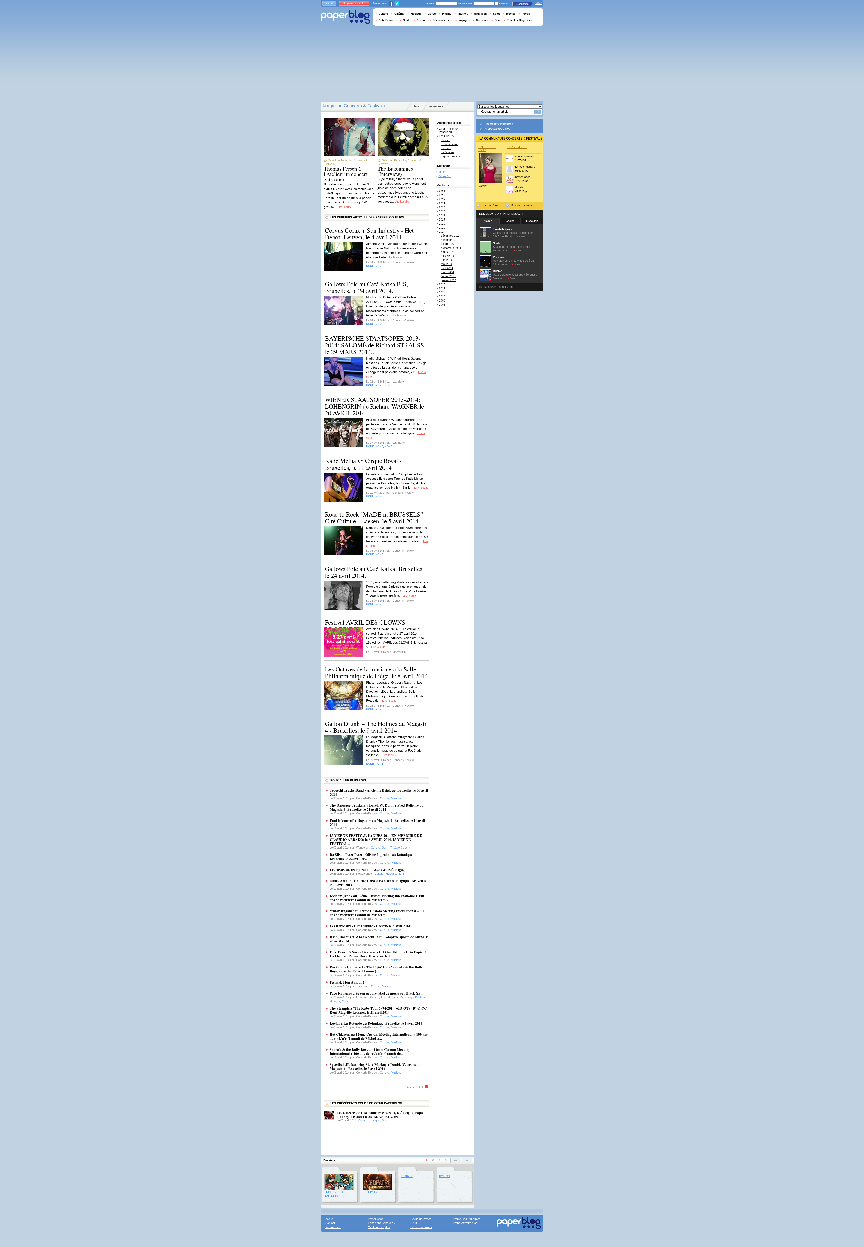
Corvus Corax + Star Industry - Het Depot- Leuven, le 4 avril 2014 (369, 233)
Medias (446, 13)
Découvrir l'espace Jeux (498, 286)
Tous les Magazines (519, 20)
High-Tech (480, 13)
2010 (442, 296)
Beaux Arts (444, 176)
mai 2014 (446, 264)
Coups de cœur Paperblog (448, 130)
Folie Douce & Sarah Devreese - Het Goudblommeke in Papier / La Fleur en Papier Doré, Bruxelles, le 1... (378, 954)
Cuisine (421, 20)
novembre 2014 (450, 239)
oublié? (538, 3)
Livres (432, 13)
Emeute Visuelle (525, 166)
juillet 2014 (447, 256)
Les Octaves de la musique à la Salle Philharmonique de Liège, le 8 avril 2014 (376, 672)
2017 (442, 219)
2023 (442, 195)
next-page (467, 1160)
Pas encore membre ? (499, 123)
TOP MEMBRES (517, 147)
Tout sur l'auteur (492, 205)
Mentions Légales (379, 1227)
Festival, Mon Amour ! (347, 982)
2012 (442, 288)
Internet (463, 13)
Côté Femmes (388, 20)
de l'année (447, 152)
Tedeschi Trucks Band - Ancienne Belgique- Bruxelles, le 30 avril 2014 (379, 792)
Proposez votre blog (497, 128)
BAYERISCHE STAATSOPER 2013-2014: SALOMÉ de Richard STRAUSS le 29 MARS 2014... (374, 345)
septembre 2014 (451, 248)
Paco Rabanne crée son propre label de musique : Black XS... (376, 993)
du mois (446, 148)
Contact (330, 1223)
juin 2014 (446, 260)
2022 (442, 199)
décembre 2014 (450, 235)
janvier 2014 (448, 280)
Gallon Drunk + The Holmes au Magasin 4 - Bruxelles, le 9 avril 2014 (376, 726)
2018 (442, 215)
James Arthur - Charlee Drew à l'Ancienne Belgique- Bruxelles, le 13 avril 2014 (378, 882)
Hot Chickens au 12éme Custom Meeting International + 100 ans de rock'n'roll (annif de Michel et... (379, 1036)
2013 (442, 284)
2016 (442, 223)
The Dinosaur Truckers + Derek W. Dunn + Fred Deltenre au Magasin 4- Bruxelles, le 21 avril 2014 (376, 807)
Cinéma (399, 13)
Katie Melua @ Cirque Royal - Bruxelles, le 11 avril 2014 (363, 464)
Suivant (427, 1087)
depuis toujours (450, 156)
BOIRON (444, 1176)
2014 (442, 231)
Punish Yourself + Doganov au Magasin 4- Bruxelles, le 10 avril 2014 (377, 822)
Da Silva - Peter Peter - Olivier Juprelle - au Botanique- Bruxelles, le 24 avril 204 (372, 856)
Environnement (442, 20)
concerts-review (525, 156)
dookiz (519, 187)
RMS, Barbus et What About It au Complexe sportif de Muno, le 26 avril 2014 (379, 938)
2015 (442, 227)
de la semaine (449, 144)
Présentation (375, 1219)
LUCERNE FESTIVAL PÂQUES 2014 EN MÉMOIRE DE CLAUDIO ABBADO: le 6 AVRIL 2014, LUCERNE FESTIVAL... (376, 839)
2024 (442, 191)
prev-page (455, 1160)
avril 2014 (447, 268)
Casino (510, 221)
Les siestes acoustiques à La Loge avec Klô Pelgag (367, 869)
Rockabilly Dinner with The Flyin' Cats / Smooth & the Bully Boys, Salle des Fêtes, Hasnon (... (376, 969)
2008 (442, 304)
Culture (362, 1120)
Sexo (498, 20)
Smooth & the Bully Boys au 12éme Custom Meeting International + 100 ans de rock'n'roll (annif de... (369, 1051)
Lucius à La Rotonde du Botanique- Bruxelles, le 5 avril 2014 (376, 1023)
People (526, 13)
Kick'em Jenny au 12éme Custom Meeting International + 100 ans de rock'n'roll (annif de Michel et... (377, 897)
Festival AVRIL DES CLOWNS (365, 622)
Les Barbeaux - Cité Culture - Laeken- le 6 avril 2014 (370, 925)
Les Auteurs (435, 106)
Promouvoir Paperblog (467, 1219)
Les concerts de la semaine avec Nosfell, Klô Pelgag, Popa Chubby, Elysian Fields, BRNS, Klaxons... (380, 1114)
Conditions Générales (381, 1223)
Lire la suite (345, 207)
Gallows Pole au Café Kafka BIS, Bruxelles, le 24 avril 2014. (366, 287)
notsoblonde (523, 177)
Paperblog (345, 17)
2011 (442, 292)
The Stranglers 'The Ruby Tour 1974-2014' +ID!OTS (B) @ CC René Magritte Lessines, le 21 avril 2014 (378, 1010)
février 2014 (448, 276)
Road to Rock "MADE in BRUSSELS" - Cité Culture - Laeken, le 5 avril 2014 (376, 517)
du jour (445, 140)
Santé (406, 20)
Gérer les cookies (421, 1227)
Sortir (385, 1120)
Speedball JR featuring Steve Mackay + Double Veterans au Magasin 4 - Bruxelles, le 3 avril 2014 (375, 1066)
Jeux (416, 106)
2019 (442, 211)
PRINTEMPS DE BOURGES (334, 1194)
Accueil (329, 3)
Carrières (482, 20)
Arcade (488, 221)
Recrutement (333, 1227)
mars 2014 (447, 272)
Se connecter (522, 3)
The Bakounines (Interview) (395, 171)
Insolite (510, 13)
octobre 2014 (449, 243)
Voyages (464, 20)
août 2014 (447, 252)
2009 (442, 300)
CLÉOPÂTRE (371, 1192)
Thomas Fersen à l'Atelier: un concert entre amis (346, 174)
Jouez (521, 236)
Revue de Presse (421, 1219)
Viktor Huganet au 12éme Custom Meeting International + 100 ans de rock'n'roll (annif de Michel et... (377, 912)
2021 (442, 203)
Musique (374, 1120)
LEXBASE (407, 1176)
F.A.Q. (414, 1223)
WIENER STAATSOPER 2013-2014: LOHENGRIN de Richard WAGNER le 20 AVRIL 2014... (374, 406)
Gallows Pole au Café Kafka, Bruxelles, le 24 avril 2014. (374, 572)
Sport (496, 13)
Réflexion (532, 221)
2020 (442, 207)
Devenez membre (522, 205)
